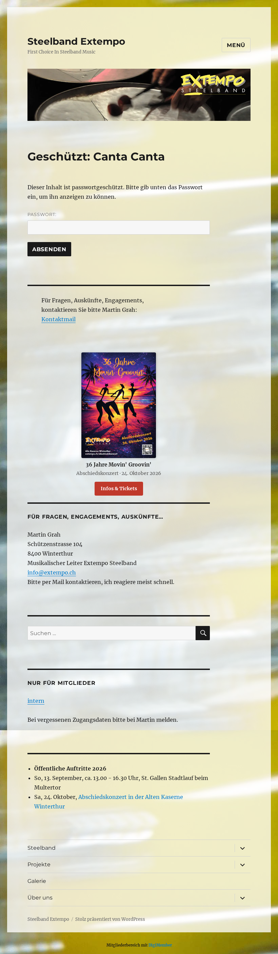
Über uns (40, 897)
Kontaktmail (58, 319)
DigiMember (160, 945)
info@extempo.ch (51, 572)
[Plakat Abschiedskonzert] (118, 405)
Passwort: (42, 214)
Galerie (36, 881)
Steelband (41, 848)
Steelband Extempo (76, 41)
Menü (236, 45)
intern (35, 700)
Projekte (39, 864)
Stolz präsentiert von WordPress (110, 919)
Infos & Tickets (119, 488)
